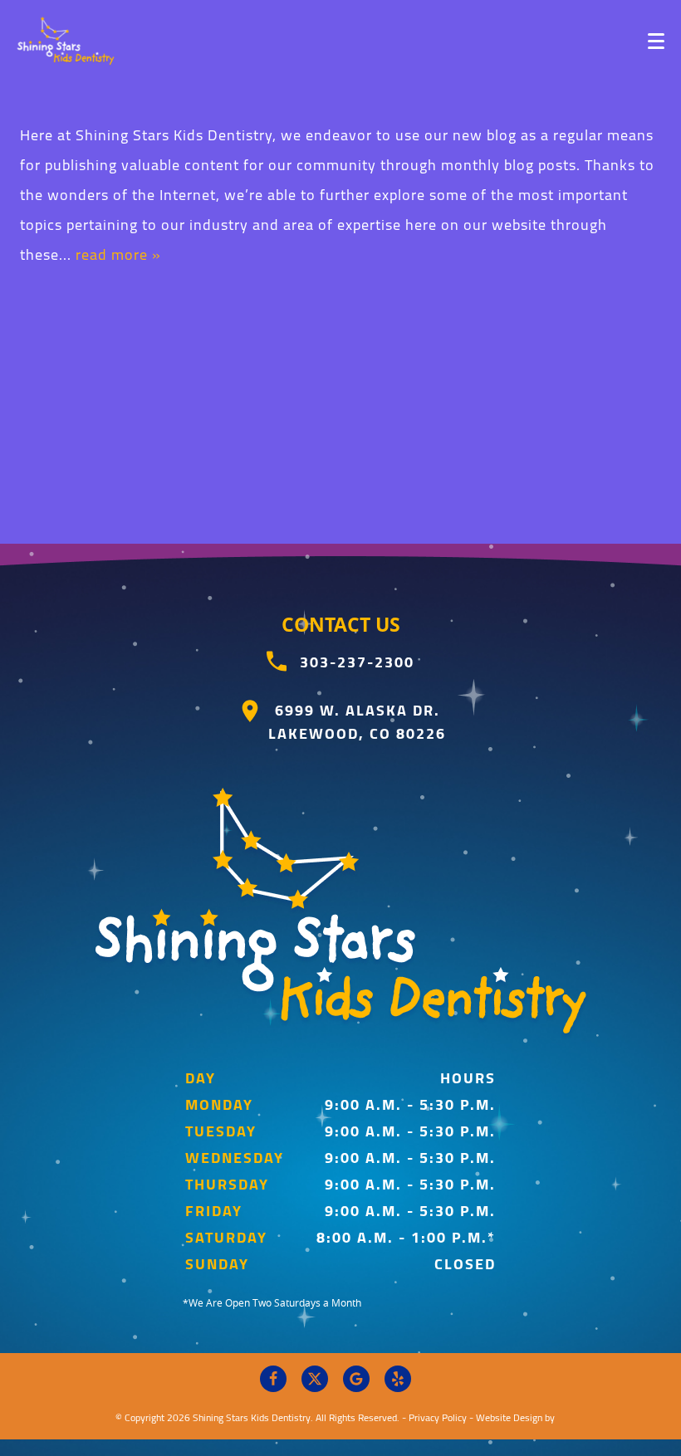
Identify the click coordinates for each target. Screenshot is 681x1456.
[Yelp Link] (398, 1379)
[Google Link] (356, 1379)
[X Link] (314, 1379)
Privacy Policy (438, 1417)
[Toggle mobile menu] (656, 41)
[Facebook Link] (273, 1379)
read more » (118, 254)
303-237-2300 (357, 662)
